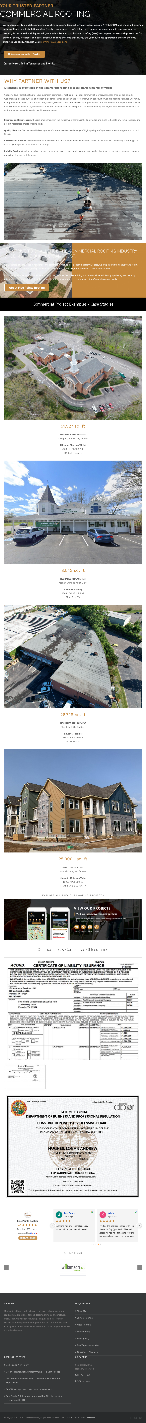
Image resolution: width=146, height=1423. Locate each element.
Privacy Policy (73, 1417)
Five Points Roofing (27, 1221)
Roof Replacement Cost (88, 1345)
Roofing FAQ (83, 1338)
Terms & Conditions (87, 1417)
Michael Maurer (116, 1213)
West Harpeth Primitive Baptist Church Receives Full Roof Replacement (33, 1380)
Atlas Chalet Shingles (87, 1352)
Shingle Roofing (85, 1317)
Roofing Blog (83, 1331)
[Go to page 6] (93, 1244)
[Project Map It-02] (73, 899)
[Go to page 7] (96, 1244)
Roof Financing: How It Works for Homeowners (29, 1389)
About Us (81, 1310)
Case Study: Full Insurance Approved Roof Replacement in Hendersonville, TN (34, 1398)
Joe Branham (70, 1213)
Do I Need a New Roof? (17, 1364)
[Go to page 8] (98, 1244)
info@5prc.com (82, 1381)
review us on (26, 1237)
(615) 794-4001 (83, 1374)
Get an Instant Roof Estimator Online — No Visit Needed (33, 1371)
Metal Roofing (84, 1324)
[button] (6, 1267)
